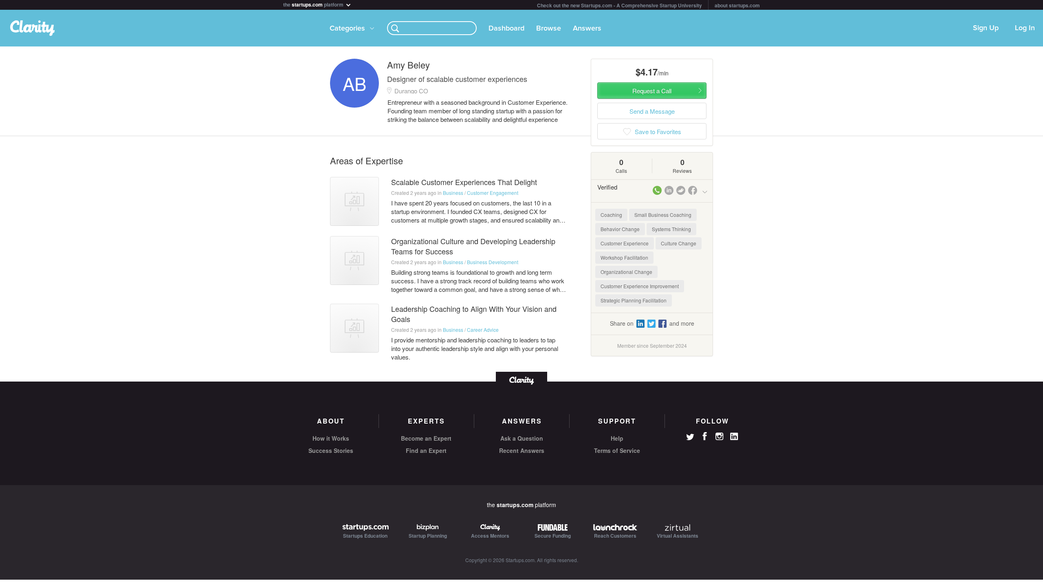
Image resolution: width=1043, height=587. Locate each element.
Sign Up (986, 28)
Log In (1025, 28)
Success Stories (330, 450)
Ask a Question (521, 438)
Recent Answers (521, 450)
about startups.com (737, 5)
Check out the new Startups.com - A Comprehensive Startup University (619, 5)
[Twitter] (690, 438)
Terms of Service (617, 450)
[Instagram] (719, 437)
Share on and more (652, 323)
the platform (314, 4)
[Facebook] (705, 436)
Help (617, 438)
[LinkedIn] (734, 437)
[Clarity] (521, 380)
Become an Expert (426, 438)
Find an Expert (426, 450)
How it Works (330, 438)
